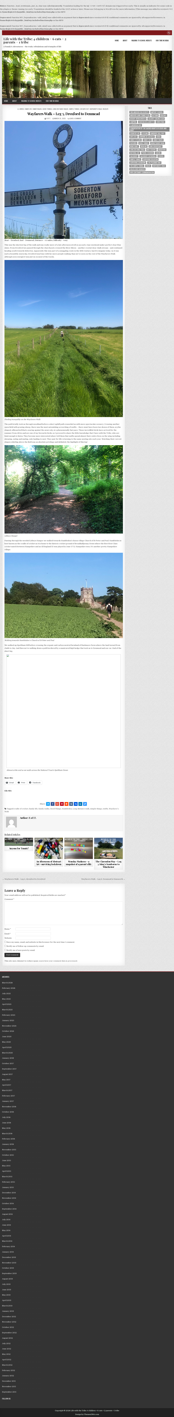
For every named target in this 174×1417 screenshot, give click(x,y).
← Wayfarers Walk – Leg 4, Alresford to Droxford (23, 879)
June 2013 (6, 1290)
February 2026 (8, 988)
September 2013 (9, 1273)
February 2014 (8, 1246)
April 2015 (6, 1171)
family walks (43, 809)
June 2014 (6, 1225)
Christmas (160, 122)
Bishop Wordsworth (138, 118)
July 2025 (6, 994)
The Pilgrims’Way (154, 162)
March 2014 (7, 1241)
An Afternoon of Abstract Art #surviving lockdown (48, 863)
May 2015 (6, 1166)
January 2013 (8, 1311)
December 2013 (9, 1257)
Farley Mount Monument (108, 847)
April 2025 (6, 1004)
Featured (133, 143)
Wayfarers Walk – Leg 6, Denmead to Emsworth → (103, 879)
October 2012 (8, 1327)
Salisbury (134, 156)
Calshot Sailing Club (156, 118)
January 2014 (8, 1252)
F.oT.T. (48, 118)
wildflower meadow (137, 169)
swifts (105, 809)
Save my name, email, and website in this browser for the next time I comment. (41, 942)
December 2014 (9, 1193)
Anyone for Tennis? (19, 848)
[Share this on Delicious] (85, 804)
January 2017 (8, 1101)
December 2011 (9, 1381)
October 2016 (8, 1112)
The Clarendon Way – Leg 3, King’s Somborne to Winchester (108, 864)
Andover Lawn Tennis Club (140, 115)
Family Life (28, 109)
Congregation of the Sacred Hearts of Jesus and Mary (148, 129)
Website (8, 938)
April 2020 (7, 1047)
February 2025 (8, 1015)
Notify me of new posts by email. (21, 950)
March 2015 (7, 1177)
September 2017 (9, 1069)
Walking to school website (141, 40)
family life (33, 809)
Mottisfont (151, 149)
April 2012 (6, 1360)
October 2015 (8, 1155)
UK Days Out (84, 109)
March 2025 (7, 1010)
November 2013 (9, 1263)
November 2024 (9, 1026)
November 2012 (9, 1322)
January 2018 (8, 1058)
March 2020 (7, 1053)
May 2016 (6, 1128)
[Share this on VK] (71, 804)
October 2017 (8, 1063)
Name (7, 929)
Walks (148, 166)
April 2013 (6, 1300)
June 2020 (6, 1037)
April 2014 (6, 1236)
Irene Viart (134, 146)
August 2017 (7, 1074)
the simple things (137, 166)
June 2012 (6, 1349)
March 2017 (7, 1090)
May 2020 (6, 1042)
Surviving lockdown (49, 850)
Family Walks (37, 109)
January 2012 (8, 1376)
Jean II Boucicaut (155, 146)
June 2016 (6, 1123)
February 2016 (8, 1139)
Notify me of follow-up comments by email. (25, 946)
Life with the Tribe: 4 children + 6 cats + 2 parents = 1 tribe (34, 40)
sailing (158, 153)
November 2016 (9, 1107)
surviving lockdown (137, 162)
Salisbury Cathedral (148, 156)
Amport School (157, 112)
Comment (9, 899)
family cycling (135, 140)
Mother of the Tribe (12, 839)
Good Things (47, 109)
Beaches (163, 115)
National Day (134, 153)
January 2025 (8, 1020)
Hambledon (67, 809)
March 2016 (7, 1134)
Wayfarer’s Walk (96, 109)
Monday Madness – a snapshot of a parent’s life (78, 863)
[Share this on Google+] (57, 804)
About (125, 40)
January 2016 (8, 1144)
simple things (96, 809)
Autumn (155, 115)
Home (117, 40)
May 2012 (6, 1354)
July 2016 (6, 1117)
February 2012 (8, 1370)
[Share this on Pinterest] (62, 804)
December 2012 (9, 1317)
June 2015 (6, 1160)
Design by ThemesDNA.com (87, 1414)
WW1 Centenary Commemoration (142, 172)
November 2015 (9, 1150)
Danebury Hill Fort (157, 133)
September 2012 (9, 1333)
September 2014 (9, 1209)
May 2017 (6, 1080)
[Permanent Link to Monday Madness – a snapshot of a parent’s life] (78, 848)
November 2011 (9, 1386)
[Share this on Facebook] (53, 804)
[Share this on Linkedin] (80, 804)
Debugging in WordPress (105, 9)
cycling (145, 133)
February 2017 (8, 1096)
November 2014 (9, 1198)
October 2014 (8, 1203)
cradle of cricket (21, 809)
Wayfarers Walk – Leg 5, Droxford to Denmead (63, 113)
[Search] (169, 33)
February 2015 (8, 1182)
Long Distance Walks (60, 109)
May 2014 (6, 1230)
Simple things (74, 109)
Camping (133, 122)
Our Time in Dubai (162, 40)
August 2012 (7, 1338)
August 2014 (7, 1214)
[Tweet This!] (48, 804)
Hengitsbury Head (157, 143)
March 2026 (7, 983)
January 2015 (8, 1187)
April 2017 (6, 1085)
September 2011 (9, 1392)
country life (135, 133)
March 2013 (7, 1306)
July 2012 (6, 1343)
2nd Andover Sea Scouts (139, 112)
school (161, 156)
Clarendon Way (108, 844)
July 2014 (6, 1220)
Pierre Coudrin (147, 153)
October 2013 (8, 1268)
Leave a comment (75, 118)
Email (7, 934)
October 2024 (8, 1031)
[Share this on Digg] (76, 804)
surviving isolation (150, 159)
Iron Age (144, 146)
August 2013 (7, 1279)
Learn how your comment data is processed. (58, 961)
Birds (22, 109)
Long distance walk (81, 809)
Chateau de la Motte (146, 122)
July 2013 (6, 1284)
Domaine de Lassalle (146, 136)
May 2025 (6, 999)
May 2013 (6, 1295)
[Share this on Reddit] (66, 804)
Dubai (158, 136)
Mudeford (162, 149)
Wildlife (105, 109)
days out (133, 136)
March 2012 (7, 1365)
